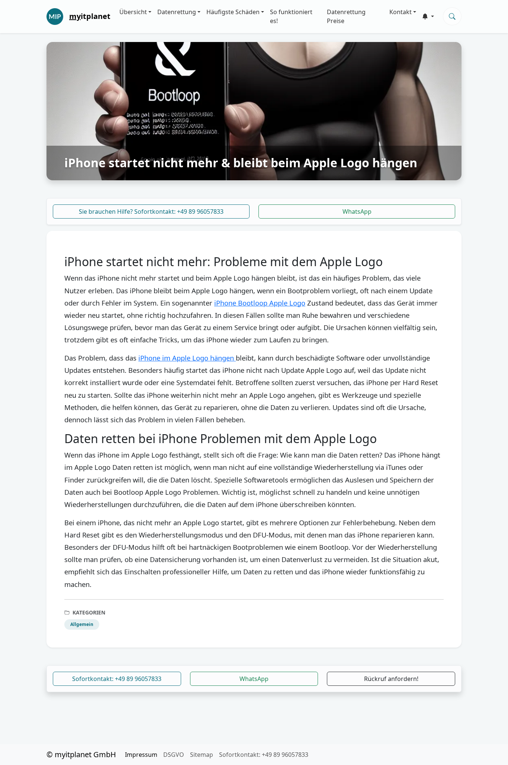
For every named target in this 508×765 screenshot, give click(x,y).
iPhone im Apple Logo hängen (187, 357)
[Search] (452, 16)
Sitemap (201, 755)
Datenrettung (176, 12)
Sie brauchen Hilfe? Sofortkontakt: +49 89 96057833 (151, 211)
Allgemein (81, 624)
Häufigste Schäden (233, 12)
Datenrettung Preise (346, 16)
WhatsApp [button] (254, 679)
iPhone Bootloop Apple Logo (259, 302)
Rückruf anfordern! (391, 679)
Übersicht (133, 12)
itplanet (89, 16)
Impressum (141, 755)
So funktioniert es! (291, 16)
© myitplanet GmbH (81, 754)
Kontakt (400, 12)
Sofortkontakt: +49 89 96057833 (116, 679)
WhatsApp (357, 211)
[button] (428, 16)
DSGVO (173, 755)
